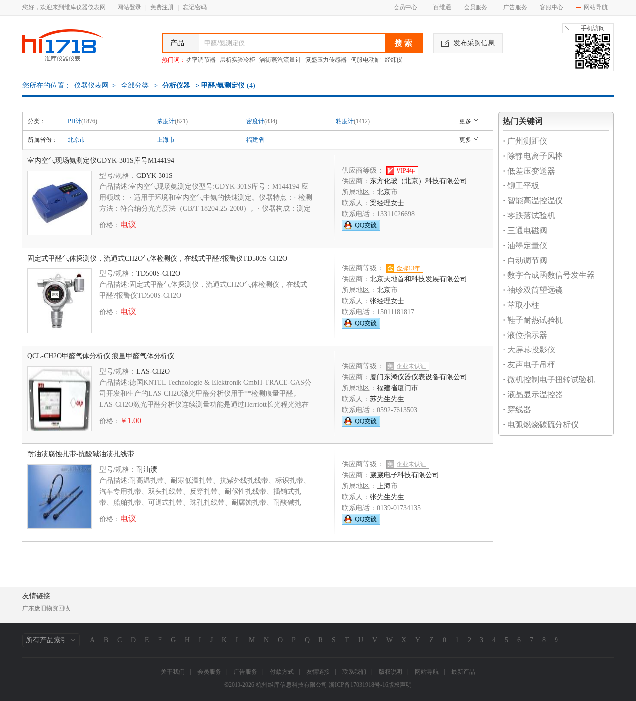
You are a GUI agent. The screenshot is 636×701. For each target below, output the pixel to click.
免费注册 (162, 7)
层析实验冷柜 (237, 59)
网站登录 (129, 7)
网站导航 (596, 7)
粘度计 (345, 121)
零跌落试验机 (529, 215)
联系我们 (354, 671)
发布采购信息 (474, 43)
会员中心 (405, 7)
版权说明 (390, 671)
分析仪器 (176, 85)
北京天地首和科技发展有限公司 (418, 279)
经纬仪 (393, 59)
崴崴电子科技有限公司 (404, 475)
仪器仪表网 (91, 85)
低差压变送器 (529, 171)
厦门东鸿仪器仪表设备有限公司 (418, 377)
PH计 (74, 121)
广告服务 (515, 7)
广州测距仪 (525, 141)
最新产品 (463, 671)
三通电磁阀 (525, 230)
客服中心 (551, 7)
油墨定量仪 (525, 245)
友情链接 (318, 671)
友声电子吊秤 (529, 364)
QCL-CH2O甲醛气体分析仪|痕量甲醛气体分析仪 (100, 356)
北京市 (76, 139)
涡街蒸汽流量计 (280, 59)
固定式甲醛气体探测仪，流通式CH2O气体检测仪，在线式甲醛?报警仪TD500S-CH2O (157, 258)
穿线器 (517, 409)
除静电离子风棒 (533, 156)
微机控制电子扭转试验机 (549, 379)
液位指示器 (525, 335)
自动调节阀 (525, 260)
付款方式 (282, 671)
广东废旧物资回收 (46, 608)
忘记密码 (195, 7)
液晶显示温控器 (533, 394)
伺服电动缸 (366, 59)
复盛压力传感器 (326, 59)
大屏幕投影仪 (529, 350)
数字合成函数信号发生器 (549, 275)
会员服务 (475, 7)
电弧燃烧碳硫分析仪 (541, 424)
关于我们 (173, 671)
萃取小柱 (521, 305)
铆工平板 (521, 185)
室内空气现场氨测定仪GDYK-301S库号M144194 (100, 160)
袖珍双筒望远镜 (533, 290)
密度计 (255, 121)
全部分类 (134, 85)
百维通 (442, 7)
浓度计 (166, 121)
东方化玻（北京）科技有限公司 (418, 181)
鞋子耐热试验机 (533, 320)
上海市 (166, 139)
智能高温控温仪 (533, 200)
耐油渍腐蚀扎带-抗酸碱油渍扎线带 (80, 454)
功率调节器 (201, 59)
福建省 (255, 139)
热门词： (174, 59)
